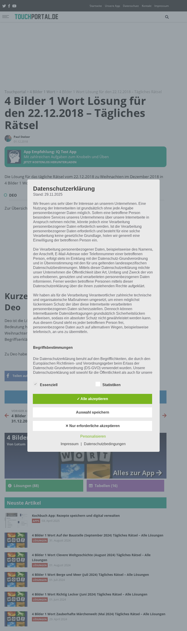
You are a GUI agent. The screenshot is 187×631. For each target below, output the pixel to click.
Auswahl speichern (92, 412)
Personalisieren (93, 436)
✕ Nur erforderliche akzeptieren (92, 426)
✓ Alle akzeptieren (92, 399)
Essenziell (48, 385)
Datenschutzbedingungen (105, 444)
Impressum (69, 444)
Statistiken (111, 385)
